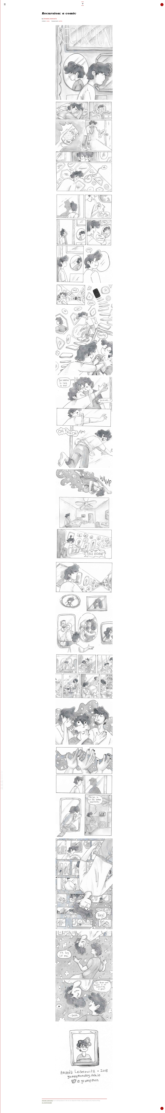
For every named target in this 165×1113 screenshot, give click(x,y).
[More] (4, 4)
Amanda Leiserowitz (47, 1100)
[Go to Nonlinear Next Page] (161, 4)
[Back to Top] (161, 1108)
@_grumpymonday (47, 1102)
